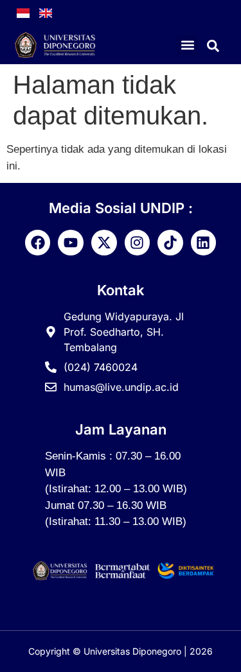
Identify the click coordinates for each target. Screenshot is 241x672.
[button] (187, 45)
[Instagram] (137, 242)
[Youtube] (71, 242)
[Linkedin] (204, 242)
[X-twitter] (104, 242)
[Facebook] (38, 242)
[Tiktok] (170, 242)
